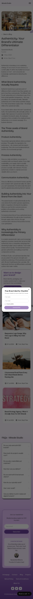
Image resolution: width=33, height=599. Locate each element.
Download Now (16, 307)
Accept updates (10, 304)
